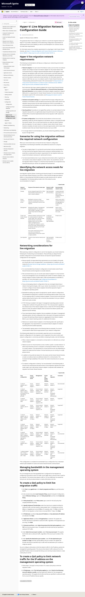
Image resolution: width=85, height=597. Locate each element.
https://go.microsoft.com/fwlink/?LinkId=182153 (35, 84)
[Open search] (78, 11)
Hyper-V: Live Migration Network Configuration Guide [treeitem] (10, 116)
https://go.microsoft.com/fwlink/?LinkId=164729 (41, 53)
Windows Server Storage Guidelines (37, 264)
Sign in (81, 11)
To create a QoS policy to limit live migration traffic (75, 43)
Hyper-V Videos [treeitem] (8, 123)
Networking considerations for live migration (76, 36)
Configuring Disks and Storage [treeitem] (11, 111)
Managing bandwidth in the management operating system (75, 40)
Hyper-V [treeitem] (6, 89)
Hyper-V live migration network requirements (74, 25)
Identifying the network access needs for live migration (76, 33)
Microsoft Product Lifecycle (41, 15)
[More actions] (64, 22)
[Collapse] (16, 21)
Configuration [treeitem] (9, 104)
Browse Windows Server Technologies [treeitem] (9, 67)
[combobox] (9, 24)
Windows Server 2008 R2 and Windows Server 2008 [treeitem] (9, 27)
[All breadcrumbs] (21, 22)
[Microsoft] (2, 11)
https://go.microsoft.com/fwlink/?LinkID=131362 (35, 281)
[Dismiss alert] (82, 3)
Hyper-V (25, 22)
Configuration (32, 22)
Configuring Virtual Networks (48, 279)
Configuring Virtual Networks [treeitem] (10, 107)
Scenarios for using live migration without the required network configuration (74, 29)
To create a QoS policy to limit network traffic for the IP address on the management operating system (75, 47)
